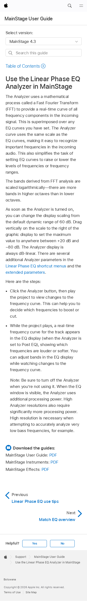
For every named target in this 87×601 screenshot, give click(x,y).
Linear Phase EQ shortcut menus (36, 266)
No (63, 543)
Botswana (10, 579)
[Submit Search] (10, 53)
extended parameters (25, 272)
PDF (53, 455)
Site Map (31, 592)
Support (20, 557)
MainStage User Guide (29, 19)
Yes (34, 543)
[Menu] (81, 6)
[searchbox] (44, 52)
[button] (69, 6)
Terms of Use (12, 592)
